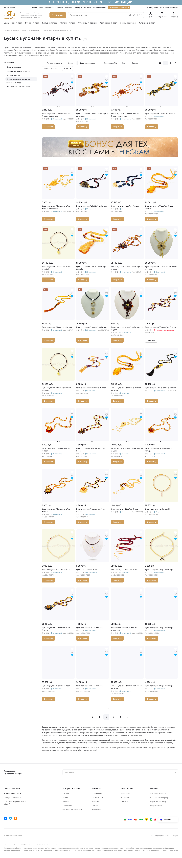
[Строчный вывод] (170, 63)
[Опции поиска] (129, 15)
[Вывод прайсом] (175, 63)
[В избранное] (72, 79)
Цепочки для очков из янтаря (19, 86)
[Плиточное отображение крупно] (160, 63)
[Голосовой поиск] (134, 15)
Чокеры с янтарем (14, 83)
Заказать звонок (171, 8)
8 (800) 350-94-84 (154, 7)
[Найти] (140, 15)
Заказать (151, 340)
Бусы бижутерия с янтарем (18, 71)
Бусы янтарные (13, 67)
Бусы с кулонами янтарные (18, 79)
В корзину (48, 127)
